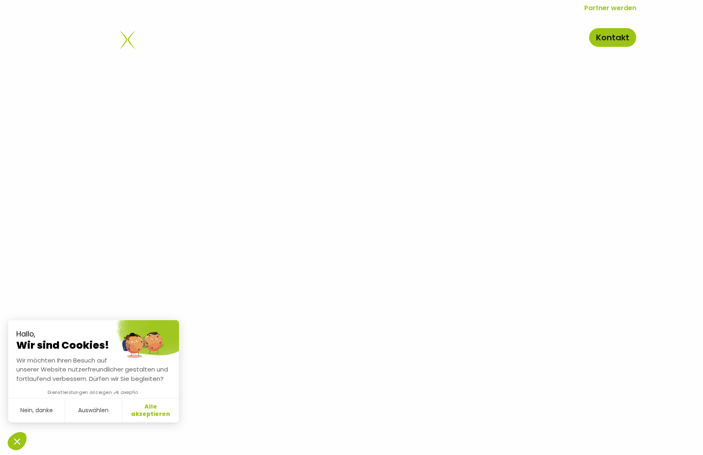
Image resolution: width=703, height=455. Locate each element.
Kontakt (612, 37)
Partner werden (610, 8)
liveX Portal (553, 8)
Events (562, 37)
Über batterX (501, 8)
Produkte (392, 37)
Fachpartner (510, 37)
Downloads (447, 37)
